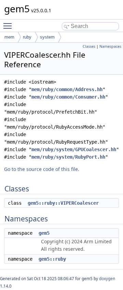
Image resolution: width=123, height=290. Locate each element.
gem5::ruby (52, 259)
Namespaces (110, 46)
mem (9, 37)
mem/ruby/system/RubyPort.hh (68, 157)
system (47, 37)
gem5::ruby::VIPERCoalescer (63, 203)
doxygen (107, 278)
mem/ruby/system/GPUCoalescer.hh (73, 149)
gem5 (44, 233)
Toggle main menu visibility (9, 25)
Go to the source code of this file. (41, 169)
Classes (89, 46)
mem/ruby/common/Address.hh (66, 89)
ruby (27, 37)
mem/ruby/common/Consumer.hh (68, 97)
